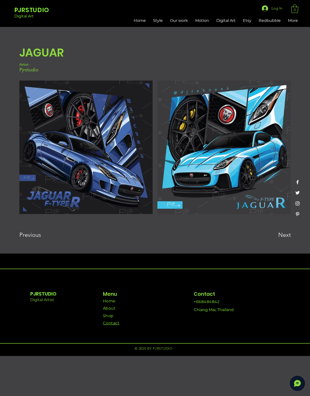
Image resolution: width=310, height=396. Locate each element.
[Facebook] (297, 182)
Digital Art (24, 16)
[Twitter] (297, 193)
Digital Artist (42, 299)
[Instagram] (297, 203)
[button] (294, 8)
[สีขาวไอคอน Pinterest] (297, 214)
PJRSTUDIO (43, 293)
